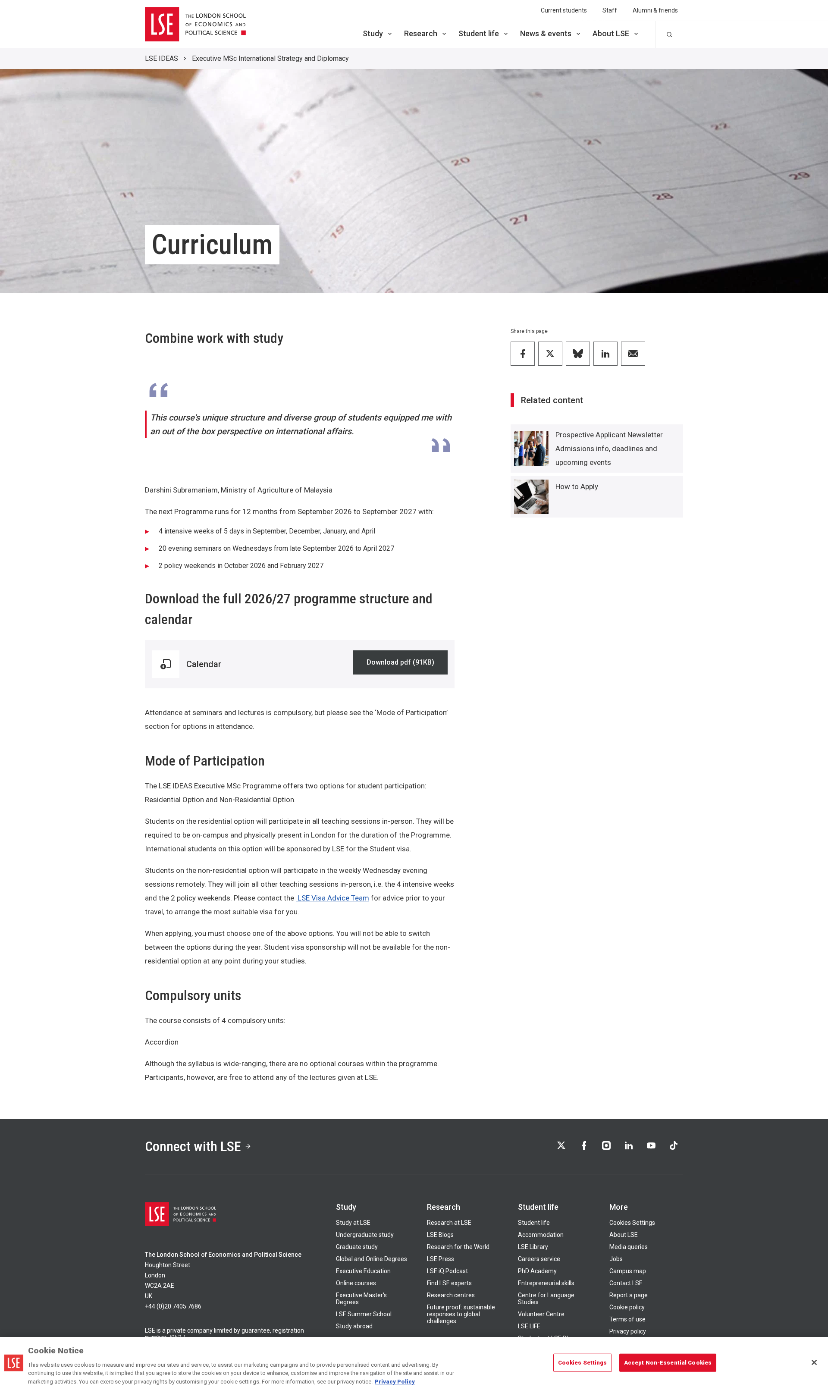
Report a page (628, 1295)
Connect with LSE (193, 1146)
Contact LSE (626, 1283)
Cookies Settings (632, 1222)
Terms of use (627, 1319)
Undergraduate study (365, 1234)
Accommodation (541, 1234)
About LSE (611, 33)
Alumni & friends (655, 10)
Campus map (627, 1271)
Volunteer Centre (541, 1314)
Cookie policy (627, 1307)
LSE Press (440, 1258)
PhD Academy (537, 1271)
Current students (564, 10)
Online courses (356, 1283)
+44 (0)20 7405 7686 (173, 1306)
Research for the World (458, 1246)
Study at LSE (353, 1222)
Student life (478, 33)
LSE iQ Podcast (447, 1271)
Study (373, 33)
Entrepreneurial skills (546, 1283)
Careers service (539, 1258)
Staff (609, 10)
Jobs (616, 1258)
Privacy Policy (395, 1381)
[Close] (814, 1362)
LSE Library (533, 1246)
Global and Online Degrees (371, 1258)
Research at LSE (449, 1222)
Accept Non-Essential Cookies (668, 1362)
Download (400, 664)
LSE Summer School (364, 1314)
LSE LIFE (529, 1326)
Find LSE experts (449, 1283)
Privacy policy (627, 1331)
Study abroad (354, 1326)
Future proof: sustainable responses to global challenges (461, 1314)
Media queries (628, 1246)
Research (420, 33)
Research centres (451, 1295)
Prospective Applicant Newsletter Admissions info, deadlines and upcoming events (609, 448)
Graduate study (357, 1246)
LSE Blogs (440, 1234)
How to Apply (576, 486)
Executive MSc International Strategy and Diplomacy (270, 58)
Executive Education (363, 1271)
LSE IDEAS (161, 58)
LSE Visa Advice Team (332, 898)
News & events (545, 33)
